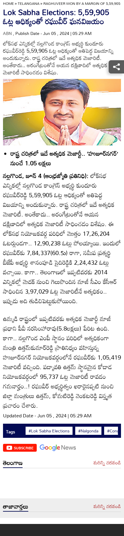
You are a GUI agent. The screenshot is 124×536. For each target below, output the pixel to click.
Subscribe (23, 447)
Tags (10, 431)
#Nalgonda (88, 431)
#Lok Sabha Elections (49, 431)
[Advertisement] (62, 484)
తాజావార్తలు (15, 506)
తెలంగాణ (13, 462)
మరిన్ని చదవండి (107, 463)
